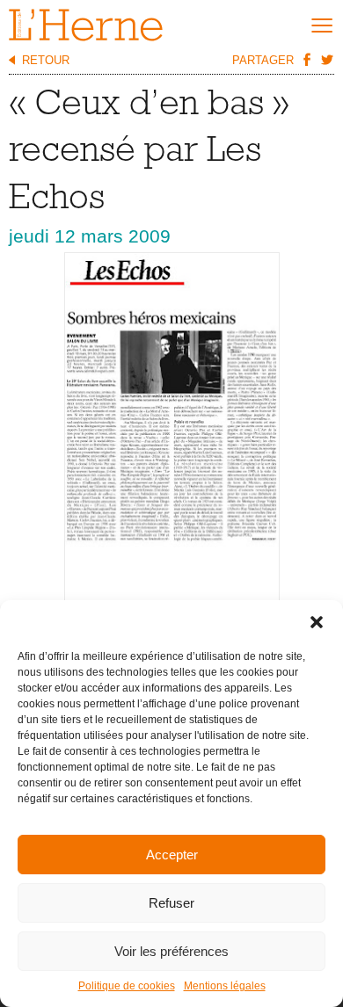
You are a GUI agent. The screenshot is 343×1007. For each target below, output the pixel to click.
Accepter (172, 854)
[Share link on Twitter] (326, 59)
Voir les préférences (171, 951)
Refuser (171, 902)
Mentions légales (225, 986)
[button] (316, 622)
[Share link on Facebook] (306, 59)
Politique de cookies (126, 986)
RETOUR (45, 60)
